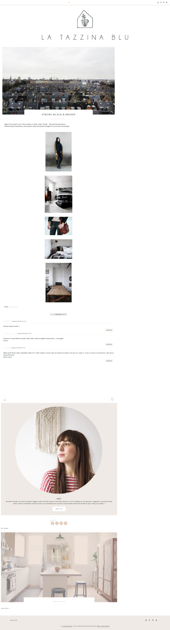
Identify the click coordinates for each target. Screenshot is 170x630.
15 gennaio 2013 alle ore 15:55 (18, 347)
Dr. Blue (6, 347)
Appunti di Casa (10, 333)
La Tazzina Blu (67, 626)
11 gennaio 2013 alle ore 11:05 (24, 333)
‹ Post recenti (5, 398)
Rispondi (109, 330)
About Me (59, 508)
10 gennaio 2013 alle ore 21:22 (19, 321)
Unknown (7, 321)
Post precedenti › (112, 398)
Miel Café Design (103, 626)
